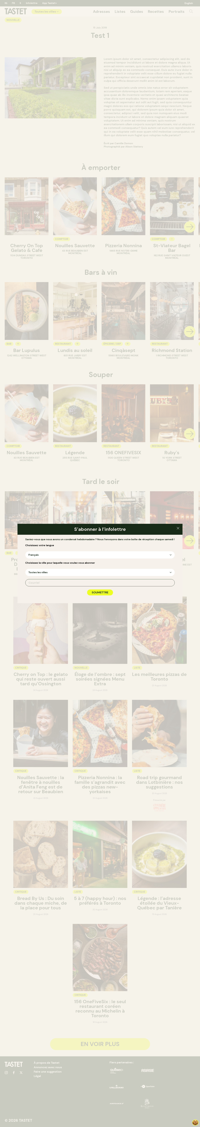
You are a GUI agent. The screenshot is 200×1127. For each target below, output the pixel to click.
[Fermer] (178, 529)
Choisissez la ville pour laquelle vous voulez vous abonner (60, 563)
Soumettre (100, 592)
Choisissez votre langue (39, 545)
